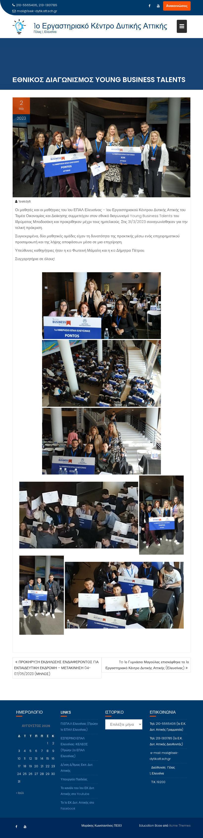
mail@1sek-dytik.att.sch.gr (37, 11)
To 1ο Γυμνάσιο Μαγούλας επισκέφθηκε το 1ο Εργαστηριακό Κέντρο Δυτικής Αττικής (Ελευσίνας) (147, 664)
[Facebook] (149, 6)
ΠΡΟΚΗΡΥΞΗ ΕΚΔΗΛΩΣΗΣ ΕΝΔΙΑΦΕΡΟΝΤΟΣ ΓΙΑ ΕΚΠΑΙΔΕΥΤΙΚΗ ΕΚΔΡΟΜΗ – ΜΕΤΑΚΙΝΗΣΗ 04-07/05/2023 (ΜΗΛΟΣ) (56, 667)
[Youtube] (158, 6)
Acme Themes (180, 825)
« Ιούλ (20, 793)
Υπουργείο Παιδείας (74, 779)
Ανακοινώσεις (177, 5)
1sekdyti (25, 201)
